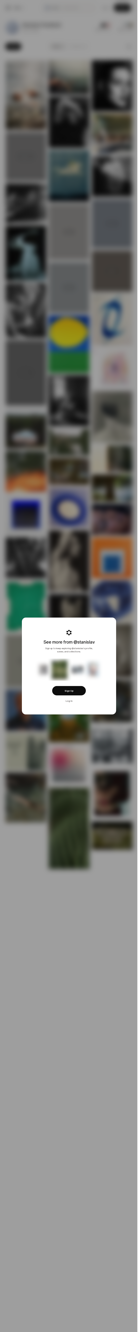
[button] (68, 691)
